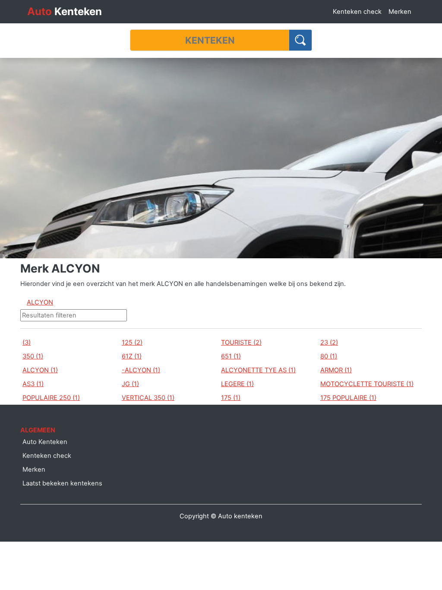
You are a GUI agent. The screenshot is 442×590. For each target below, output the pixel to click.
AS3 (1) (33, 384)
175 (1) (230, 398)
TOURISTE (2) (241, 342)
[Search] (300, 40)
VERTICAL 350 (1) (148, 398)
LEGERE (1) (237, 384)
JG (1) (130, 384)
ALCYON (40, 302)
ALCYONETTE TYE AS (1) (258, 370)
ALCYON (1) (40, 370)
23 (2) (329, 342)
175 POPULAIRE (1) (348, 398)
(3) (26, 342)
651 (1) (231, 356)
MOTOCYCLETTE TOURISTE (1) (367, 384)
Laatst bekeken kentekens (62, 483)
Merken (399, 12)
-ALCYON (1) (141, 370)
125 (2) (132, 342)
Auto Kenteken (44, 442)
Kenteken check (357, 12)
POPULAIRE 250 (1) (51, 398)
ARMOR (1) (336, 370)
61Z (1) (132, 356)
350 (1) (32, 356)
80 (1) (328, 356)
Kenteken (64, 11)
